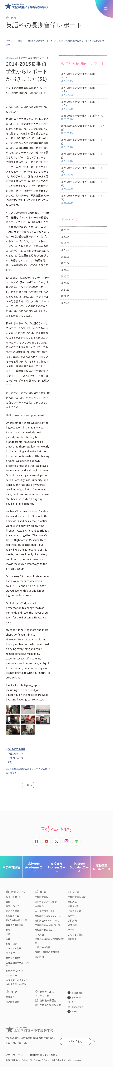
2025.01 (65, 276)
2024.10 (65, 296)
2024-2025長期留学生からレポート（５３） (83, 199)
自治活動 (39, 956)
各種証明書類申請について (18, 964)
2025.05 (65, 256)
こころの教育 (12, 910)
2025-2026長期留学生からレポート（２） (80, 105)
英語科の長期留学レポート (40, 40)
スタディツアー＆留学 (46, 901)
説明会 (71, 915)
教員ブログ (11, 943)
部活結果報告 (12, 1001)
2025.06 (65, 250)
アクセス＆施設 (13, 948)
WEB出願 (72, 925)
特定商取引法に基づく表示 (42, 1054)
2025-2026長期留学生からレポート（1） (83, 117)
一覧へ (28, 785)
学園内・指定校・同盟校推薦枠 (49, 941)
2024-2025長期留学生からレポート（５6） (83, 157)
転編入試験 (73, 906)
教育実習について (15, 970)
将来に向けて (12, 906)
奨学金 (71, 929)
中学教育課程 (11, 867)
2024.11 (65, 289)
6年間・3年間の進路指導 (47, 952)
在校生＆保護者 (48, 1000)
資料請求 (72, 939)
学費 (8, 934)
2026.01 (65, 243)
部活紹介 (10, 997)
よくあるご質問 (75, 934)
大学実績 (39, 934)
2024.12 (65, 283)
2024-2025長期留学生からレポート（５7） (83, 143)
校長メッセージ (13, 896)
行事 (8, 939)
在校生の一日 (12, 915)
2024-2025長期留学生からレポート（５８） (83, 129)
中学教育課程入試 (76, 897)
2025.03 (65, 270)
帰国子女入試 (74, 911)
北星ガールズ (47, 991)
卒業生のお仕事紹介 (16, 924)
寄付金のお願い (13, 957)
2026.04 (65, 237)
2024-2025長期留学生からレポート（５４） (83, 185)
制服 (8, 929)
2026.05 (65, 230)
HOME (9, 40)
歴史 (8, 901)
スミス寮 (10, 953)
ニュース (44, 996)
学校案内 (72, 920)
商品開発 (39, 906)
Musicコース (101, 867)
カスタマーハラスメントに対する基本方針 (18, 982)
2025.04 (65, 263)
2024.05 (65, 303)
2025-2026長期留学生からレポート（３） (80, 91)
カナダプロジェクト (45, 911)
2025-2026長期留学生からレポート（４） (80, 77)
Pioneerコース (56, 867)
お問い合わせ (75, 1041)
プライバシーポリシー (16, 1054)
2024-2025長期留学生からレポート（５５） (83, 171)
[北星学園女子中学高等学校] (26, 6)
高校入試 (72, 901)
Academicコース (34, 867)
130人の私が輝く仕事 (16, 920)
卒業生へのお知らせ (50, 1004)
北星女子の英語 (42, 947)
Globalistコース (79, 867)
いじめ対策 (11, 975)
